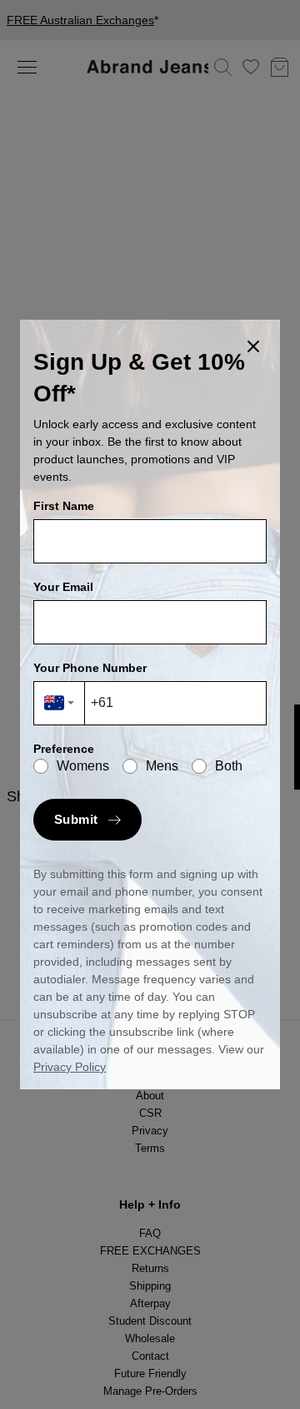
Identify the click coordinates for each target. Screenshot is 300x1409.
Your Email (63, 586)
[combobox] (59, 703)
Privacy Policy (69, 1066)
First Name (63, 506)
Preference (63, 748)
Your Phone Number (90, 667)
